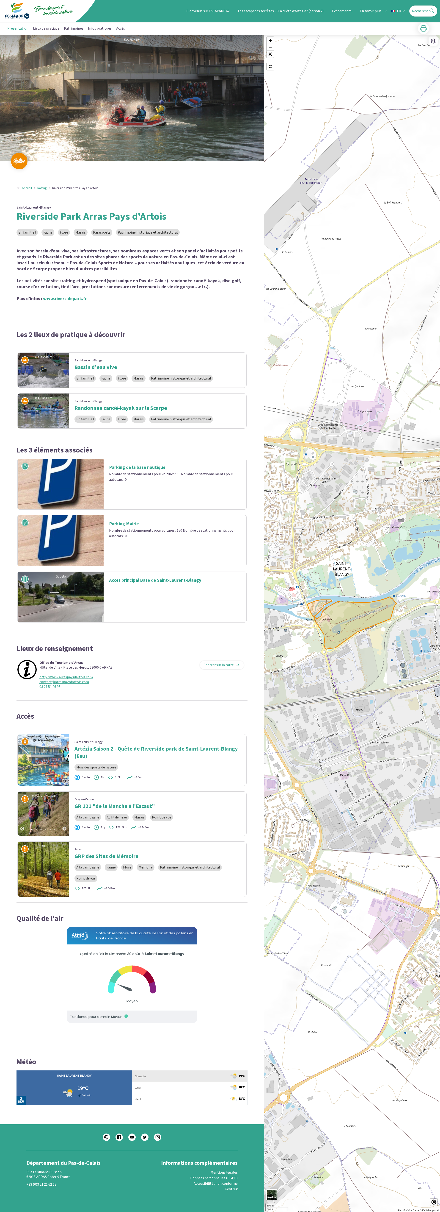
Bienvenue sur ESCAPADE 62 (208, 11)
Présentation (17, 28)
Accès (120, 28)
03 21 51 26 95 (49, 686)
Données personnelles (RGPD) (214, 1178)
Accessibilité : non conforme (216, 1183)
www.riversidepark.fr (65, 299)
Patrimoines (73, 28)
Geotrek (231, 1189)
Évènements (342, 11)
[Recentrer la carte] (270, 66)
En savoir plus (370, 11)
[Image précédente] (22, 814)
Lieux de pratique (46, 28)
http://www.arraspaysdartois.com (66, 677)
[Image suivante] (64, 814)
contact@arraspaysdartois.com (64, 682)
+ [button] (270, 40)
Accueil (27, 188)
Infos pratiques (100, 28)
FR (399, 11)
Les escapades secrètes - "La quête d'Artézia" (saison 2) (281, 11)
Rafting (42, 188)
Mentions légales (224, 1172)
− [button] (270, 47)
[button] (270, 54)
